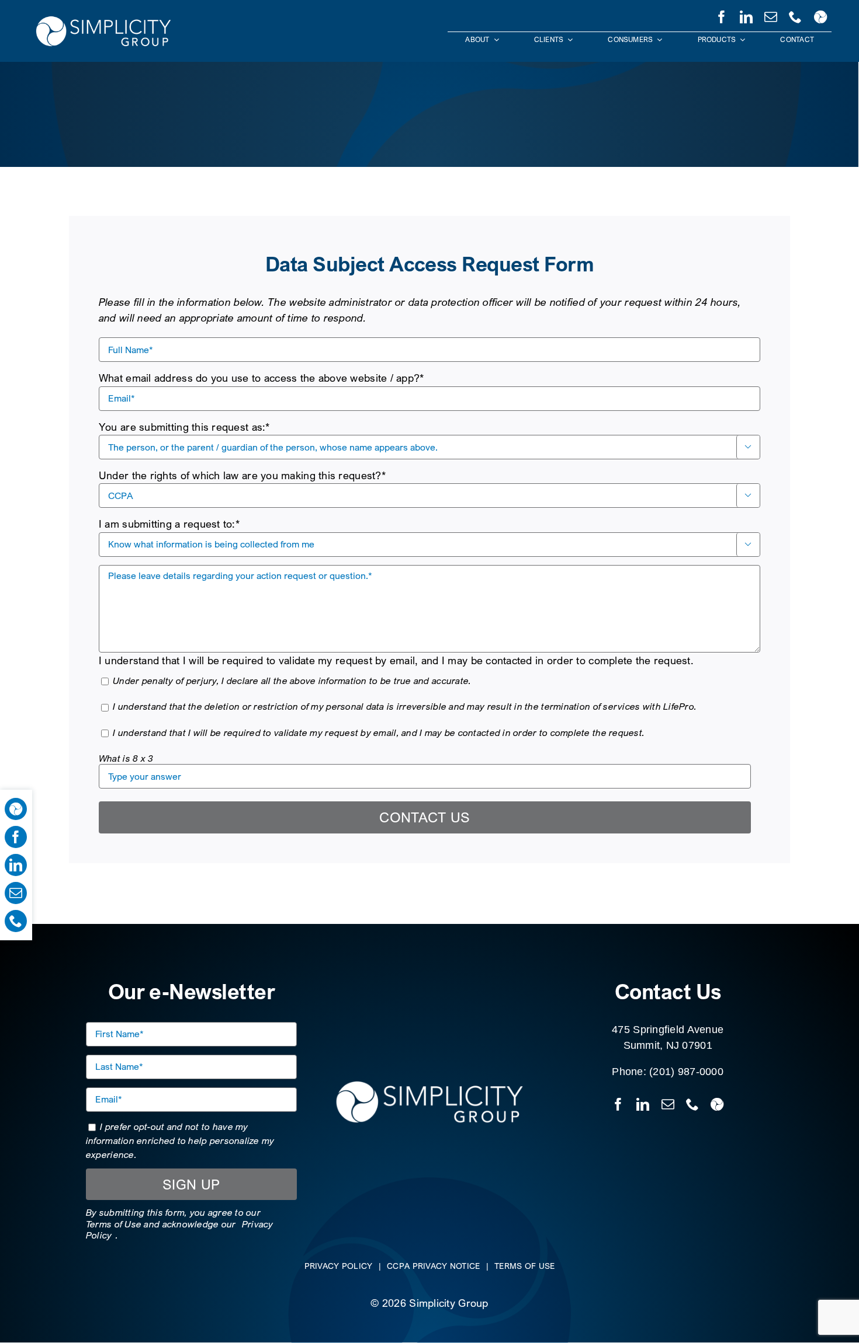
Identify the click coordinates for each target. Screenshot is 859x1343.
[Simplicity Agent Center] (820, 14)
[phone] (795, 14)
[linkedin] (746, 14)
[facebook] (721, 14)
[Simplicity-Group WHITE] (103, 17)
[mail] (770, 14)
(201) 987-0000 (686, 1071)
